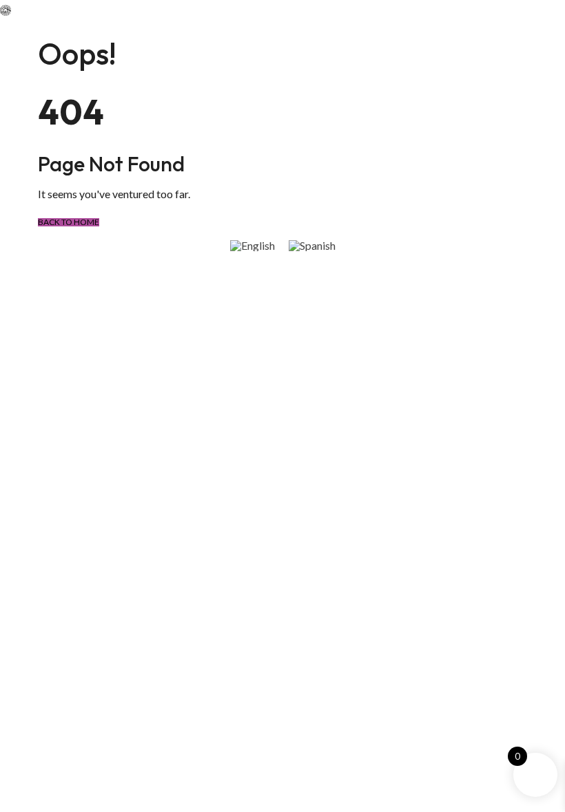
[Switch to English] (252, 245)
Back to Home (68, 222)
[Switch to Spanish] (312, 245)
